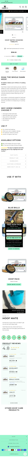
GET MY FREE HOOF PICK (14, 237)
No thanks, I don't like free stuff (14, 242)
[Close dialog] (23, 210)
